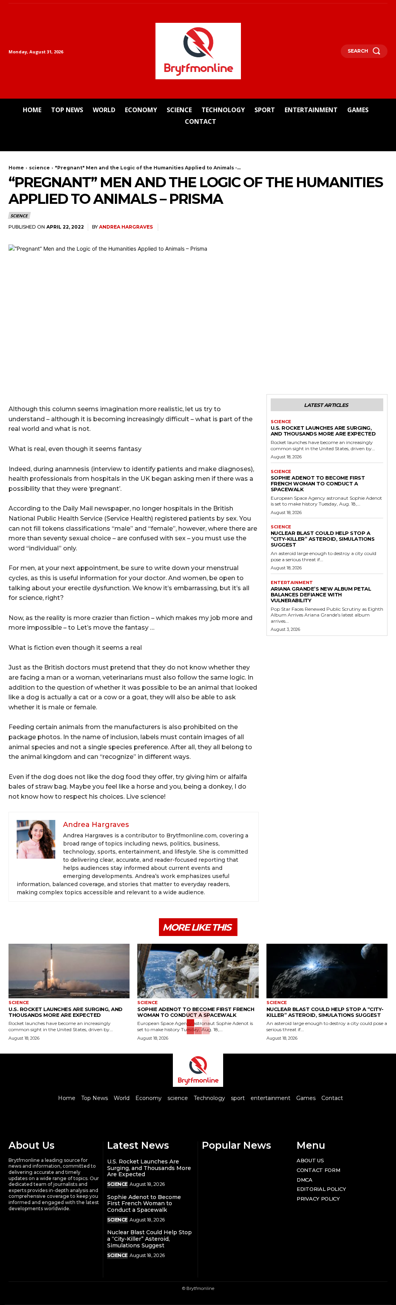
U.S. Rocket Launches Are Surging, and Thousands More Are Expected (323, 431)
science (39, 168)
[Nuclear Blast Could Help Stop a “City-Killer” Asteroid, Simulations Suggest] (326, 971)
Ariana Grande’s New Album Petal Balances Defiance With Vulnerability (321, 594)
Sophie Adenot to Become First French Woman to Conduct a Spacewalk (318, 483)
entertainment (292, 582)
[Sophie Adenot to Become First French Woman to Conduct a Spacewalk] (197, 971)
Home (16, 168)
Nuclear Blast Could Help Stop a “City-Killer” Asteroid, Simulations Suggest (323, 539)
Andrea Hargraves (126, 227)
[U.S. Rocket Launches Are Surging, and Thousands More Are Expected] (69, 971)
